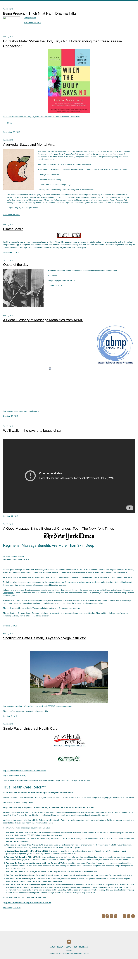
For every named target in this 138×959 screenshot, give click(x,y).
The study (7, 608)
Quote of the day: (16, 264)
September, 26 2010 (11, 908)
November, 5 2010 (11, 252)
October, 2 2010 (10, 716)
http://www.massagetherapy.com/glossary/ (21, 411)
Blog (68, 947)
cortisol (100, 590)
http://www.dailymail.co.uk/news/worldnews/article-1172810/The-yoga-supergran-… (38, 706)
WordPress (63, 953)
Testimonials (81, 947)
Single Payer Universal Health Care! (30, 728)
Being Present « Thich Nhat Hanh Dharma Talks (40, 13)
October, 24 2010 (55, 285)
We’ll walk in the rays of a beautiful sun (33, 430)
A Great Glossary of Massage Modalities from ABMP (43, 320)
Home (9, 123)
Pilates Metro (13, 229)
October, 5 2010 (10, 626)
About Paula (56, 947)
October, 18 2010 (10, 416)
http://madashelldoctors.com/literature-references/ (24, 771)
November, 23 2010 (32, 23)
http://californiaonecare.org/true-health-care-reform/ (27, 903)
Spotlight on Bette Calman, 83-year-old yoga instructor (44, 638)
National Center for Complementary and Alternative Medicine (74, 582)
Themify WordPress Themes (78, 953)
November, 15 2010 (11, 215)
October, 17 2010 (10, 516)
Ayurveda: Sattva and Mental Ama (29, 144)
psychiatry (56, 613)
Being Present (30, 18)
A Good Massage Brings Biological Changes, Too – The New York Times (58, 528)
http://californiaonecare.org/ (15, 775)
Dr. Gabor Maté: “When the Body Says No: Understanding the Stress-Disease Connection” (41, 117)
